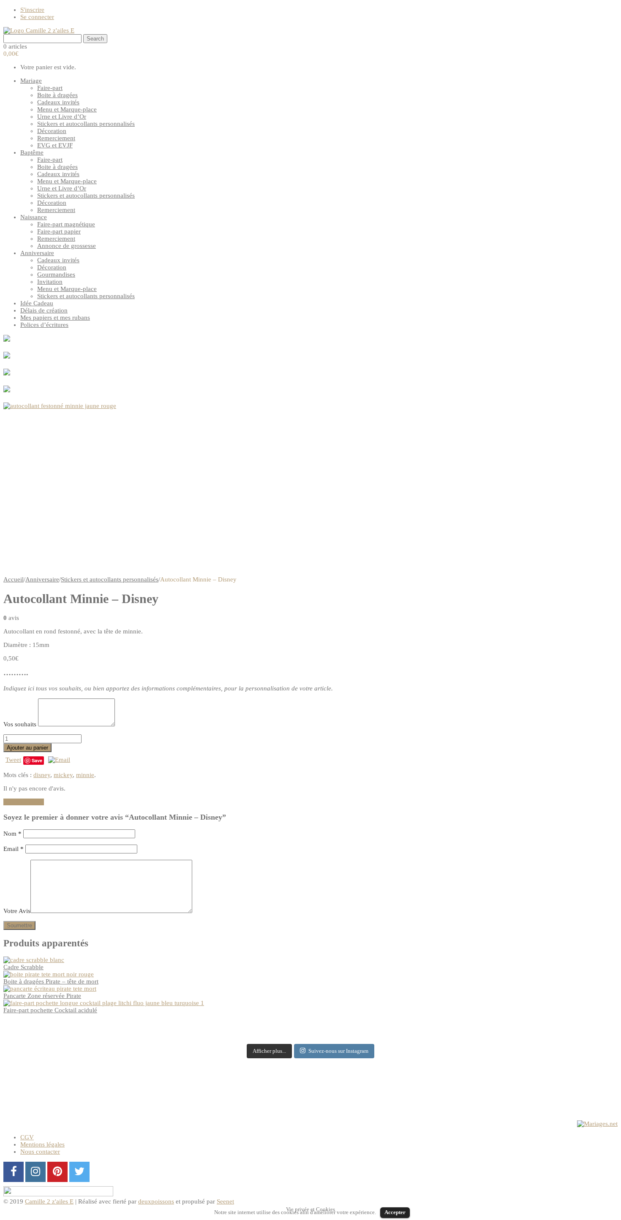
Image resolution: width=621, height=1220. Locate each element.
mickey (63, 775)
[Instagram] (35, 1172)
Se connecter (37, 17)
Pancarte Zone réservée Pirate (42, 995)
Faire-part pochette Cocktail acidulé (50, 1010)
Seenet (225, 1201)
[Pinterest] (57, 1172)
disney (41, 775)
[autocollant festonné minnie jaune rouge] (310, 489)
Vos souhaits (20, 724)
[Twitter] (79, 1172)
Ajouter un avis (23, 802)
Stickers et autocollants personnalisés (109, 579)
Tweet (13, 759)
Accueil (13, 579)
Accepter (395, 1212)
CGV (27, 1137)
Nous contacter (40, 1151)
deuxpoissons (156, 1201)
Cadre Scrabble (23, 967)
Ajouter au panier (27, 747)
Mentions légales (42, 1144)
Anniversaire (42, 579)
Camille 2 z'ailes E (49, 1201)
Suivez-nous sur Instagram (338, 1051)
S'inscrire (32, 9)
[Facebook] (13, 1172)
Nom (12, 833)
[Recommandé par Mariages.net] (597, 1123)
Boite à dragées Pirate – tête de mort (50, 981)
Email (13, 848)
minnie (85, 775)
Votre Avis (16, 911)
